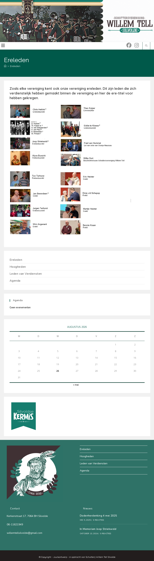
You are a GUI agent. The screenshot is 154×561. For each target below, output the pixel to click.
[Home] (5, 66)
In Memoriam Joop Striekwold (98, 529)
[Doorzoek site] (146, 46)
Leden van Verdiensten (26, 274)
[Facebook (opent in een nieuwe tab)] (129, 45)
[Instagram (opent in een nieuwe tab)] (136, 45)
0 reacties (98, 520)
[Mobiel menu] (3, 45)
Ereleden (15, 66)
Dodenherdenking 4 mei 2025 (98, 515)
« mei (76, 385)
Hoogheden (18, 267)
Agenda (15, 281)
